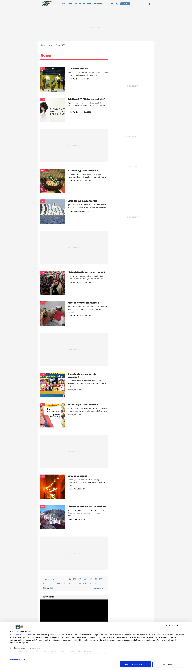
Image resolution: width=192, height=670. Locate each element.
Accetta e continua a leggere (136, 664)
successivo (98, 588)
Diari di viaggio (85, 4)
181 (100, 583)
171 (49, 583)
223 (51, 588)
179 (89, 583)
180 (94, 583)
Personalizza (167, 664)
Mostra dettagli (16, 659)
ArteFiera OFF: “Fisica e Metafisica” (86, 99)
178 (84, 583)
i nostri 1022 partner (23, 635)
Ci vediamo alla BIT (78, 68)
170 (44, 583)
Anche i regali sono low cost (83, 404)
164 (74, 579)
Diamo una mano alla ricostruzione (87, 506)
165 (79, 579)
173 (58, 583)
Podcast (110, 4)
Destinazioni (72, 4)
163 (69, 579)
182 (44, 588)
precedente (50, 579)
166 (84, 579)
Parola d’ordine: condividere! (84, 302)
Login (125, 4)
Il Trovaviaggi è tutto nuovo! (83, 170)
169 (100, 579)
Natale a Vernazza (77, 476)
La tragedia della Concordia (82, 200)
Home (43, 45)
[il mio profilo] (116, 5)
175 (68, 583)
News (64, 4)
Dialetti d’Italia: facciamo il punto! (86, 272)
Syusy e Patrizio (99, 4)
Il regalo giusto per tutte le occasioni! (82, 375)
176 (74, 583)
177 (79, 583)
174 (63, 583)
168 (95, 579)
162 (63, 579)
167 (90, 579)
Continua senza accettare (175, 625)
